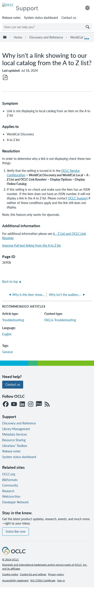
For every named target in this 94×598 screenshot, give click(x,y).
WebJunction (11, 496)
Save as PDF (5, 77)
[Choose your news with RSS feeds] (47, 404)
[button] (88, 27)
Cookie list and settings (33, 574)
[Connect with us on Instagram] (30, 404)
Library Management (16, 429)
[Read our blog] (38, 404)
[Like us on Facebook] (5, 404)
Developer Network (15, 502)
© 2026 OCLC (10, 559)
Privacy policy (56, 574)
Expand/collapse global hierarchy (5, 37)
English (7, 334)
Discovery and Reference (46, 37)
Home (18, 37)
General (7, 352)
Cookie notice (10, 574)
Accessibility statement (15, 580)
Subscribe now (16, 531)
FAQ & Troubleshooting (60, 320)
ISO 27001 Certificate (42, 580)
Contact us (68, 17)
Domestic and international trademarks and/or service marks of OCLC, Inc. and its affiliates (44, 566)
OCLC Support (78, 198)
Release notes (11, 17)
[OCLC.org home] (8, 5)
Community (10, 485)
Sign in (61, 580)
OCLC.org (8, 474)
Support (27, 8)
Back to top (10, 281)
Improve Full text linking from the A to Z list (31, 245)
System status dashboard (41, 17)
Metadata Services (14, 434)
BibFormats (9, 480)
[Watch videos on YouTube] (13, 404)
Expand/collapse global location (86, 37)
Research (8, 491)
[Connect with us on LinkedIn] (22, 404)
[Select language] (87, 7)
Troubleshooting (13, 320)
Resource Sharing (14, 440)
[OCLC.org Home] (14, 553)
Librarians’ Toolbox (14, 445)
